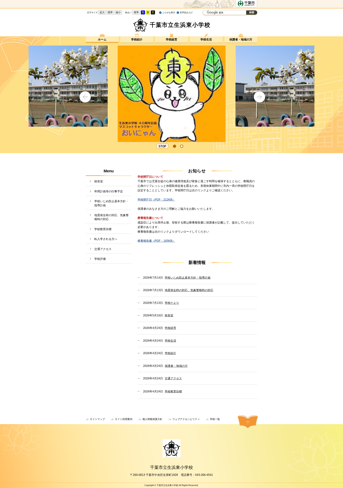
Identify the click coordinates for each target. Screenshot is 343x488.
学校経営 (171, 39)
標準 (110, 12)
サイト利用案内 (123, 419)
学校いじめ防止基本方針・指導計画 (111, 203)
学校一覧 (215, 419)
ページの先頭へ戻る (248, 421)
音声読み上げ (186, 12)
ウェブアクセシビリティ (186, 419)
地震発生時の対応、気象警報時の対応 (111, 217)
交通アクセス (102, 249)
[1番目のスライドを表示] (174, 146)
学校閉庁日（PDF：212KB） (156, 199)
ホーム (102, 39)
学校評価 (100, 258)
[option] (171, 86)
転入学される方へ (105, 239)
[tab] (175, 146)
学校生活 (206, 39)
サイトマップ (97, 419)
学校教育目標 (102, 229)
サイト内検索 (206, 13)
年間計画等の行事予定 (108, 191)
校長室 (98, 181)
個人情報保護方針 (152, 419)
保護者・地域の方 (240, 39)
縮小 (118, 12)
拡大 (102, 12)
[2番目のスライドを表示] (181, 146)
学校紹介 (137, 39)
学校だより (172, 302)
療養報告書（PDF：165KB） (156, 240)
